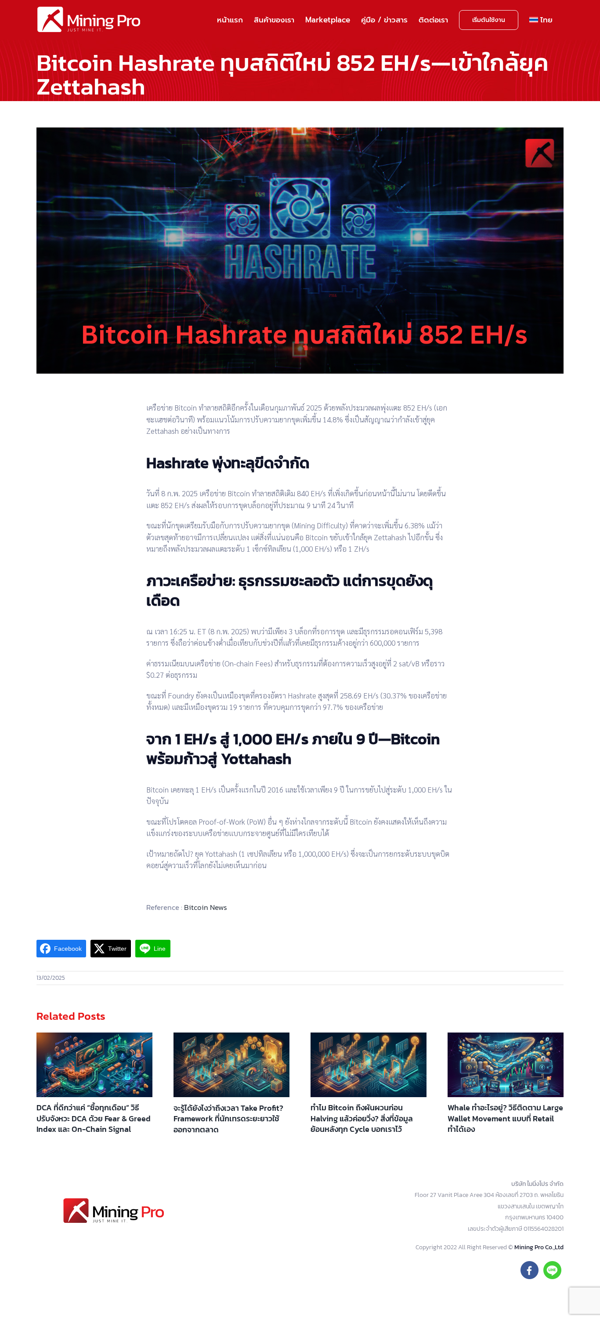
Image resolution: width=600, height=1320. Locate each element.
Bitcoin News (205, 907)
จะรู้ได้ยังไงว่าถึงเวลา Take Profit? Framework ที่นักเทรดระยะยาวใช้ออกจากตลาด (228, 1118)
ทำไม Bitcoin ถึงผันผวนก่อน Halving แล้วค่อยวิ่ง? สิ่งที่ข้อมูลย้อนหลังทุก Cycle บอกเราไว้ (362, 1118)
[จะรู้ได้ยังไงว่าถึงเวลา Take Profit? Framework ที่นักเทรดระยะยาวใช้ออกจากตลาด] (231, 1065)
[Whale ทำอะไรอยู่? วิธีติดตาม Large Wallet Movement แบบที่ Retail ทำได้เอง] (506, 1065)
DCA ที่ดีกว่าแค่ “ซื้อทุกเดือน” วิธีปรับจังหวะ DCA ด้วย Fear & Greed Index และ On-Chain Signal (93, 1118)
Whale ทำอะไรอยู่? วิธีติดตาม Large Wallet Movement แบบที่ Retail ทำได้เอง (505, 1118)
